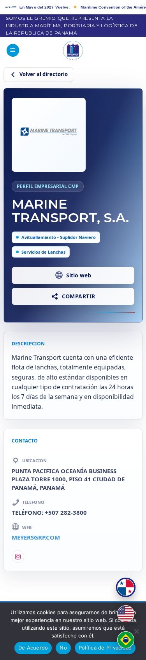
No (63, 647)
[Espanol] (125, 587)
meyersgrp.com (36, 537)
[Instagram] (18, 556)
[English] (125, 613)
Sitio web (78, 275)
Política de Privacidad (105, 647)
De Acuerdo (33, 647)
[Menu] (13, 50)
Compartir (78, 296)
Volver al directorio (43, 74)
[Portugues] (125, 639)
